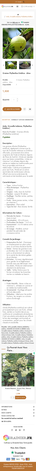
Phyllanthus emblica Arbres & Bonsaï (23, 343)
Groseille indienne (7, 331)
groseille (14, 327)
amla (9, 327)
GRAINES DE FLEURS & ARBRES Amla (18, 329)
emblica (4, 329)
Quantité (6, 100)
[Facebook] (12, 430)
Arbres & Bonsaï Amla (8, 335)
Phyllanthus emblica (18, 331)
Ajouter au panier (13, 109)
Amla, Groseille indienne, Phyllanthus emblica (19, 17)
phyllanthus (26, 327)
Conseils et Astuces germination (22, 120)
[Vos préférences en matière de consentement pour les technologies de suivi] (34, 353)
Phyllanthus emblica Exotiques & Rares (18, 341)
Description (6, 120)
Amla (8, 337)
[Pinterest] (24, 430)
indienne (19, 327)
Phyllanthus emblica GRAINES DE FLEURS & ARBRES (17, 338)
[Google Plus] (20, 430)
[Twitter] (16, 430)
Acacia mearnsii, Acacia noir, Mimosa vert (18, 389)
